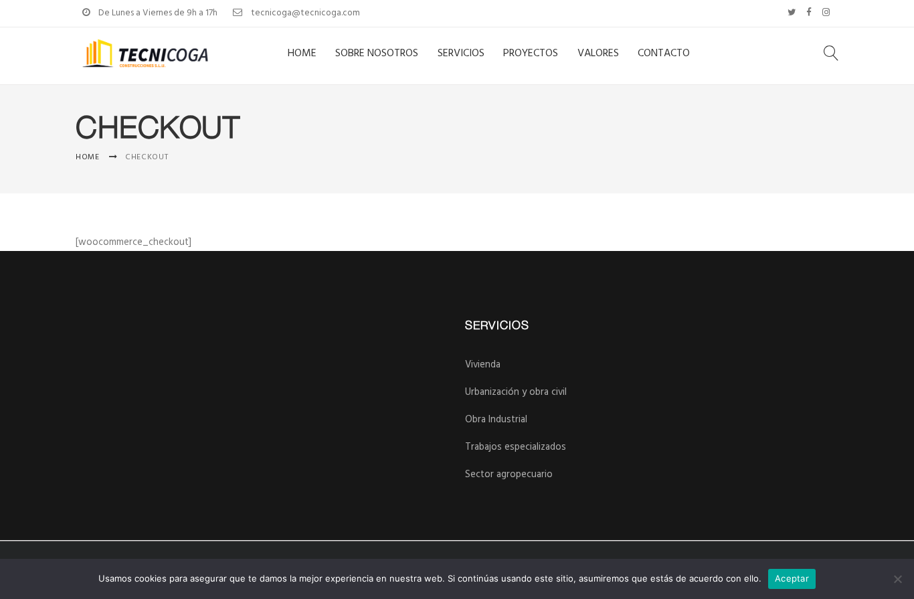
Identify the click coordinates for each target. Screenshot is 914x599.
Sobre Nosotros (376, 53)
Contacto (664, 53)
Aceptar (792, 578)
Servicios (461, 53)
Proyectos (530, 53)
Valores (598, 53)
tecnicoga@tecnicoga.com (305, 13)
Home (302, 53)
